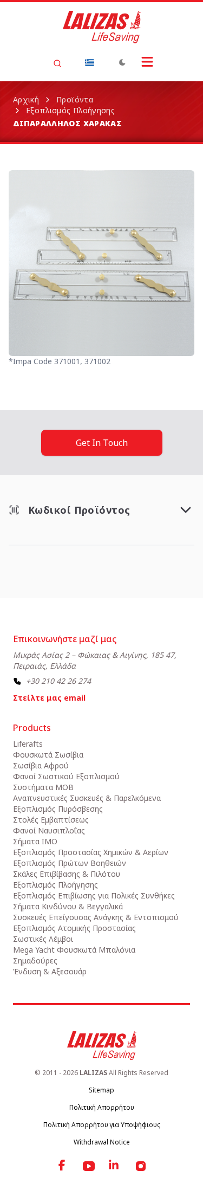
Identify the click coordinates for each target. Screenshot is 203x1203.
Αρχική (26, 99)
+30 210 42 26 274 (58, 681)
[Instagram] (141, 1166)
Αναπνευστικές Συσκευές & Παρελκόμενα (87, 798)
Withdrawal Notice (102, 1142)
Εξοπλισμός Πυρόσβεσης (58, 809)
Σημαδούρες (35, 960)
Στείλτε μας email (49, 698)
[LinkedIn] (115, 1166)
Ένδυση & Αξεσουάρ (50, 971)
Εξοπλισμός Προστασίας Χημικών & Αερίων (90, 852)
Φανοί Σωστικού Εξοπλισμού (66, 776)
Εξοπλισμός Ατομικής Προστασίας (74, 928)
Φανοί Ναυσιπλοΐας (49, 830)
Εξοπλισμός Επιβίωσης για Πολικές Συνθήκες (94, 895)
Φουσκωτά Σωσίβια (48, 754)
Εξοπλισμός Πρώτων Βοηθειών (69, 863)
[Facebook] (63, 1166)
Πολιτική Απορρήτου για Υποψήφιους (101, 1124)
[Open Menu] (147, 61)
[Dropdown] (90, 62)
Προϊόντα (74, 99)
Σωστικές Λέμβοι (43, 939)
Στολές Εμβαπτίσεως (51, 819)
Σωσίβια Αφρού (41, 765)
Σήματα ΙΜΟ (35, 841)
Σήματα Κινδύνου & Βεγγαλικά (68, 906)
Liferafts (28, 744)
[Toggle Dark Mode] (122, 62)
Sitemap (101, 1090)
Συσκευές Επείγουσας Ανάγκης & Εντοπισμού (96, 917)
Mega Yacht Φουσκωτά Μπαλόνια (74, 950)
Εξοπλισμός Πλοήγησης (70, 110)
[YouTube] (89, 1166)
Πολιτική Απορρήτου (101, 1107)
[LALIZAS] (102, 27)
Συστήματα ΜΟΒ (43, 787)
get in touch (102, 443)
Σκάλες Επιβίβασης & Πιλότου (66, 874)
